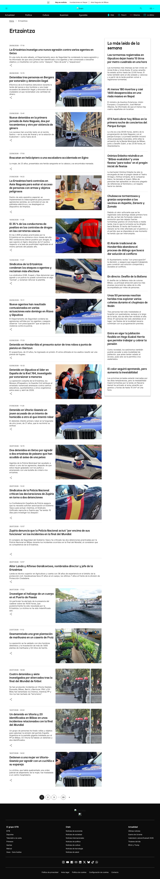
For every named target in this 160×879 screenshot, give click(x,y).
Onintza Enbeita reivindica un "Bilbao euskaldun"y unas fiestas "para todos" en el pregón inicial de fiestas (127, 161)
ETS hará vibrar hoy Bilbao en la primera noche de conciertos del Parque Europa (127, 122)
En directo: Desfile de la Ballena (127, 276)
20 (63, 797)
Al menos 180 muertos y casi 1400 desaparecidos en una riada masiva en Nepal (125, 93)
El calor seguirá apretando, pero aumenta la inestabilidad (127, 370)
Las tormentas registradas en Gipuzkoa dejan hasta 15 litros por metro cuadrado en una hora (127, 58)
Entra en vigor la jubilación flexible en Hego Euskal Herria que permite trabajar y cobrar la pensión (127, 339)
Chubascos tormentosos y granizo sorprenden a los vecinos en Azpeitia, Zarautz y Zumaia (126, 201)
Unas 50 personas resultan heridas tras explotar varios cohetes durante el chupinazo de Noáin (127, 301)
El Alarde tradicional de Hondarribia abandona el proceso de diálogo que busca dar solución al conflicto (125, 249)
